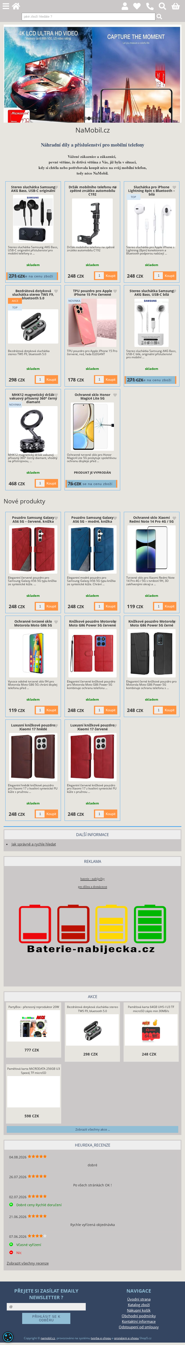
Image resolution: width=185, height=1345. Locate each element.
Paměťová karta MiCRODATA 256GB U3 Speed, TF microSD (33, 1071)
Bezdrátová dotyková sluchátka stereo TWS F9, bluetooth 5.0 (33, 295)
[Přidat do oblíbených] (55, 188)
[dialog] (7, 1337)
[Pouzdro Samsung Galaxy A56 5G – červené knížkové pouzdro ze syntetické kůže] (33, 549)
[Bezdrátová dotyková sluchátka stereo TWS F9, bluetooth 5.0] (33, 326)
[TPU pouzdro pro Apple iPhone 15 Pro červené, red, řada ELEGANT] (92, 323)
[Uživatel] (139, 7)
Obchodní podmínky (139, 1315)
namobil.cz (48, 1338)
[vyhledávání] (165, 7)
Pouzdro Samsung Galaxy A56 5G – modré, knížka (92, 519)
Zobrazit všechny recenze (28, 1263)
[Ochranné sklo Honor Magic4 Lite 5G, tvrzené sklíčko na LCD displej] (92, 426)
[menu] (6, 6)
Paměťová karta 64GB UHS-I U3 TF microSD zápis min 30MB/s (151, 1009)
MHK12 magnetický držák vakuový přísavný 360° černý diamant (33, 398)
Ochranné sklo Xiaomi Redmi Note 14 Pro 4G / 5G (151, 519)
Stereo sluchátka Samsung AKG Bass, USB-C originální (33, 189)
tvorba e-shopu (101, 1338)
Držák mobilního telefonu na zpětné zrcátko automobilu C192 (92, 191)
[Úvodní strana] (19, 7)
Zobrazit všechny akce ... (92, 1129)
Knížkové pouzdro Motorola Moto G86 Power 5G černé (151, 623)
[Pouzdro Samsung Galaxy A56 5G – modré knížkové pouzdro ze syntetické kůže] (92, 549)
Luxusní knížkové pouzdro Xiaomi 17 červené (92, 727)
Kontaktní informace (139, 1321)
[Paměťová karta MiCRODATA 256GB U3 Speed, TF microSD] (34, 1092)
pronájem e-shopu (126, 1338)
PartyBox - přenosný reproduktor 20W (33, 1007)
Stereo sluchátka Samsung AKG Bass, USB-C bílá (152, 293)
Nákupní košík (139, 1310)
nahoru (178, 1338)
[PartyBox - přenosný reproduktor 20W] (33, 1026)
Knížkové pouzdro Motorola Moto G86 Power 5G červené (92, 623)
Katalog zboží (139, 1304)
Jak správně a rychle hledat (34, 844)
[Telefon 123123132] (152, 10)
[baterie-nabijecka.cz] (92, 973)
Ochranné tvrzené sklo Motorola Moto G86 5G (33, 623)
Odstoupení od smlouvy (139, 1327)
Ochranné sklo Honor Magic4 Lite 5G (92, 396)
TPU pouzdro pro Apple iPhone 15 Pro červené (92, 293)
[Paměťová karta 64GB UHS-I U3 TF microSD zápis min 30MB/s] (151, 1031)
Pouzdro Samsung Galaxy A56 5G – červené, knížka (33, 519)
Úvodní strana (139, 1299)
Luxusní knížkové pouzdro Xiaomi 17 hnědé (33, 727)
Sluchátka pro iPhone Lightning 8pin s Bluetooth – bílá (151, 191)
